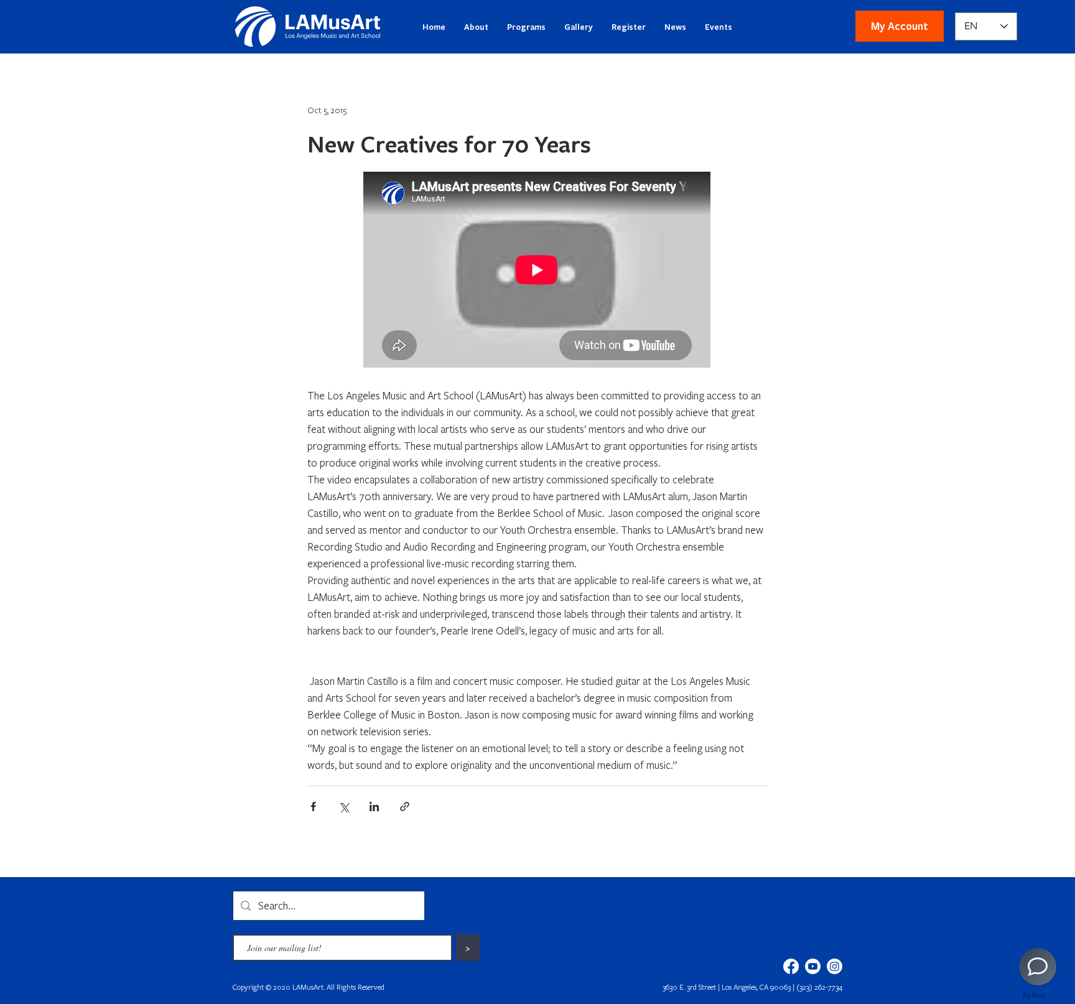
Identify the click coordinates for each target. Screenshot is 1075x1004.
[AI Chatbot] (1037, 966)
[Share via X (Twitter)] (344, 806)
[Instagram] (834, 966)
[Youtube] (813, 966)
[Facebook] (791, 966)
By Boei (1034, 995)
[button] (899, 26)
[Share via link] (405, 806)
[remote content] (537, 271)
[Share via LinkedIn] (374, 806)
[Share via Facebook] (313, 806)
